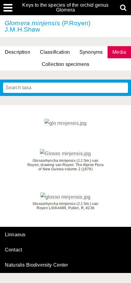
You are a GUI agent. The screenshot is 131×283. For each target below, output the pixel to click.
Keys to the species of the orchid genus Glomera (65, 7)
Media (119, 52)
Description (17, 52)
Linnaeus (15, 234)
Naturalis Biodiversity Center (36, 265)
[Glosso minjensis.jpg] (65, 153)
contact (13, 249)
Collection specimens (65, 64)
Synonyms (91, 52)
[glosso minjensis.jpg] (65, 197)
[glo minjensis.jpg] (65, 123)
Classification (55, 52)
